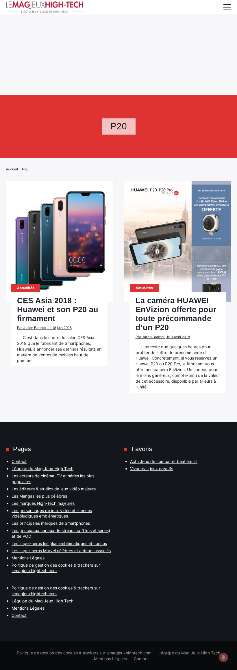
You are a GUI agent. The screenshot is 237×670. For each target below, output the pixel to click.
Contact (19, 461)
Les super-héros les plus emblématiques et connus (59, 543)
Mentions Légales (28, 557)
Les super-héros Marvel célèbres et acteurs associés (61, 550)
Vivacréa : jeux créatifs (151, 468)
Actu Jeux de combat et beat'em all (163, 461)
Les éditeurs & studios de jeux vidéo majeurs (54, 488)
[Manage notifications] (223, 657)
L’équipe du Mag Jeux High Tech (42, 468)
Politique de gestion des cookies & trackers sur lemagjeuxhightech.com (84, 652)
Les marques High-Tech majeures (43, 503)
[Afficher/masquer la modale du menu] (227, 7)
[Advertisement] (118, 40)
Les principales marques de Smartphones (51, 523)
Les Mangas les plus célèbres (39, 496)
